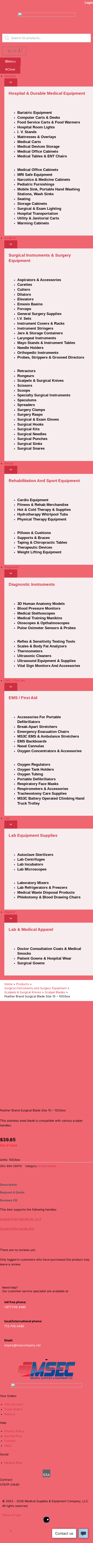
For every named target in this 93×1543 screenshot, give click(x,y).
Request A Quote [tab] (12, 1192)
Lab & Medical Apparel (31, 929)
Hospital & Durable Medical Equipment (47, 93)
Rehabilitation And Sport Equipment (44, 480)
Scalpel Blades (47, 1166)
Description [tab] (8, 1184)
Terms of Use (11, 1515)
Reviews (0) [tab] (9, 1200)
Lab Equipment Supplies (33, 835)
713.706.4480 (14, 1326)
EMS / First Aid (23, 697)
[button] (10, 1531)
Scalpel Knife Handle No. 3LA (20, 1219)
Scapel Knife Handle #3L (17, 1228)
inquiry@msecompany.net (22, 1345)
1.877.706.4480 (15, 1307)
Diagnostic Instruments (32, 584)
